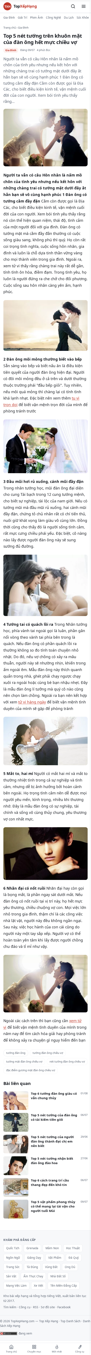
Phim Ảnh (36, 17)
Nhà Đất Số (58, 1276)
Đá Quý (74, 1258)
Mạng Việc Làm (16, 1285)
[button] (73, 6)
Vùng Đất (51, 1267)
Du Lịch (69, 17)
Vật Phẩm (54, 1258)
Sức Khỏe (83, 17)
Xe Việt (38, 1285)
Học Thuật (73, 1248)
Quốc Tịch (12, 1248)
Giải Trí (22, 17)
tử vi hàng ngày (32, 701)
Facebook (63, 1307)
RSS (35, 1307)
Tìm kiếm (9, 1307)
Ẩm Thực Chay (33, 1276)
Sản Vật (11, 1276)
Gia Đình (9, 17)
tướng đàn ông (15, 1053)
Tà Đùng (32, 1267)
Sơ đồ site (48, 1307)
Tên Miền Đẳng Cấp (63, 1285)
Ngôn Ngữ (13, 1258)
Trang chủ (9, 27)
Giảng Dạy (34, 1258)
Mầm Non (52, 1248)
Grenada (32, 1248)
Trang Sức (12, 1267)
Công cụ (24, 1307)
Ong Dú (70, 1267)
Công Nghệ (53, 17)
